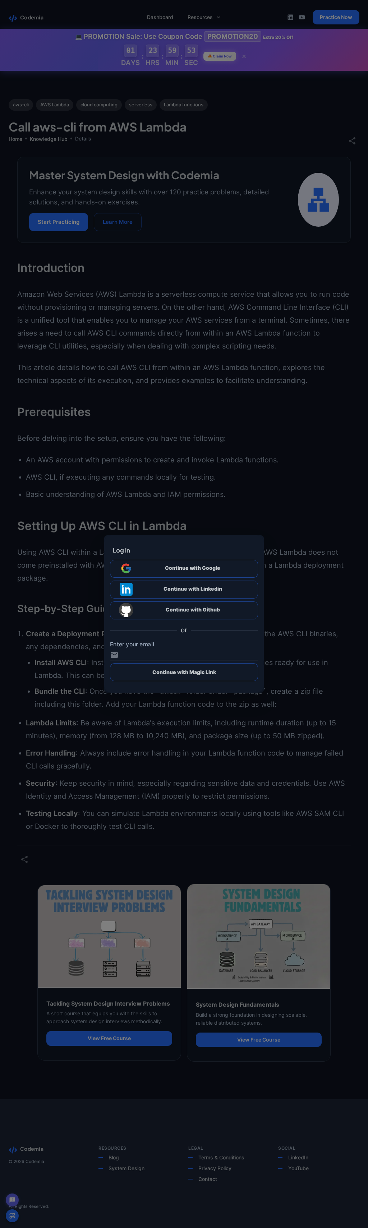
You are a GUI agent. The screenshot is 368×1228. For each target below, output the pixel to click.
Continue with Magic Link (184, 672)
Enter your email (132, 644)
